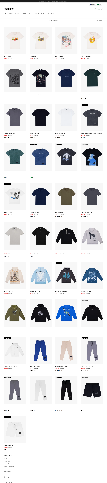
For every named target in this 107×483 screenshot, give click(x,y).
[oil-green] (81, 98)
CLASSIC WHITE (60, 133)
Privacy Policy (7, 461)
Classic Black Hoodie (88, 329)
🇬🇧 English (92, 4)
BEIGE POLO (7, 251)
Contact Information (9, 469)
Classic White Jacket (11, 366)
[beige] (32, 370)
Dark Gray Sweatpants (11, 406)
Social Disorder (86, 291)
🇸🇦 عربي (99, 4)
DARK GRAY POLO (86, 212)
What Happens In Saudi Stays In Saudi (91, 133)
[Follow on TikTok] (8, 477)
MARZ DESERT (34, 56)
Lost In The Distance (62, 329)
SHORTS (43, 13)
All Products (29, 9)
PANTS (37, 13)
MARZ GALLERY (8, 291)
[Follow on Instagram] (4, 477)
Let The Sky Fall (35, 291)
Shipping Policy (7, 464)
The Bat (6, 329)
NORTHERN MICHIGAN (36, 94)
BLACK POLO (33, 251)
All (5, 13)
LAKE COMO (59, 56)
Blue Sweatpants (35, 366)
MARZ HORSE (85, 251)
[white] (84, 98)
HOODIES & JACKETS (14, 13)
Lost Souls (59, 173)
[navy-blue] (31, 216)
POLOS (31, 13)
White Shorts (8, 445)
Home (20, 9)
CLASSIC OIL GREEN (87, 94)
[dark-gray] (83, 98)
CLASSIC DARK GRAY (10, 133)
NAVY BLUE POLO (35, 212)
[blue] (30, 370)
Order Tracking (7, 471)
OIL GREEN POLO (60, 212)
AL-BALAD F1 (8, 94)
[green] (83, 137)
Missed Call (8, 212)
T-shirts (25, 13)
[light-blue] (84, 137)
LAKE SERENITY (86, 56)
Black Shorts (86, 406)
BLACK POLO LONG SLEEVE (63, 251)
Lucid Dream (34, 329)
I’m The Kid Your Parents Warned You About (89, 173)
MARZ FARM (7, 56)
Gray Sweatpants (87, 366)
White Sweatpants (36, 406)
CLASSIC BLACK (34, 133)
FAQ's (5, 458)
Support (40, 9)
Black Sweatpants (61, 406)
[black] (85, 98)
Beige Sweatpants (61, 366)
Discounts (50, 13)
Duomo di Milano (61, 291)
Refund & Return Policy (9, 466)
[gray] (83, 370)
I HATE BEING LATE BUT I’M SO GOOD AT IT (64, 94)
